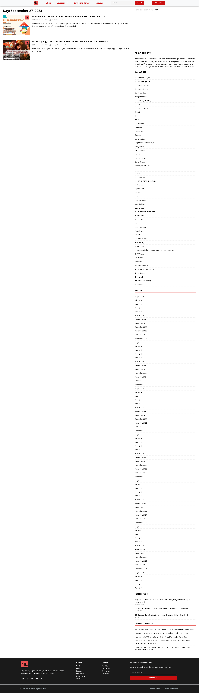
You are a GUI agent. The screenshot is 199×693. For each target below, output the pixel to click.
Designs (138, 135)
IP (135, 169)
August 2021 (139, 526)
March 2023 (139, 454)
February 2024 (140, 411)
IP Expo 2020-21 (141, 177)
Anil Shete (54, 20)
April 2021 (138, 542)
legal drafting (140, 204)
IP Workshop (140, 185)
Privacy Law (139, 246)
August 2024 (139, 388)
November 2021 (141, 515)
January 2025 (140, 369)
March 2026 (139, 315)
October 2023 (140, 427)
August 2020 (139, 572)
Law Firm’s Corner (81, 3)
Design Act (139, 131)
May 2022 (138, 492)
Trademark (139, 277)
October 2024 (140, 381)
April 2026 (138, 312)
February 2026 (140, 319)
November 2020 (141, 561)
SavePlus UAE (140, 641)
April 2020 (138, 588)
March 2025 (139, 361)
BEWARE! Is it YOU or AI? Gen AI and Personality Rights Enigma (166, 633)
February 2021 (140, 549)
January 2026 (140, 323)
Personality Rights (141, 239)
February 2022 (140, 503)
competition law (141, 97)
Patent (137, 235)
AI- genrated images (142, 77)
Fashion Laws (140, 150)
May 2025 (138, 354)
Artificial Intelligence (142, 81)
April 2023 (138, 450)
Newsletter (139, 231)
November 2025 (141, 331)
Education (61, 3)
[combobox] (122, 3)
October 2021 (140, 519)
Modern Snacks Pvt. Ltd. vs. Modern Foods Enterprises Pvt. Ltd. (69, 16)
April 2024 (138, 404)
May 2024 (138, 400)
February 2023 (140, 457)
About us (99, 3)
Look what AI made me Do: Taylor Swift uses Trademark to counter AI (161, 608)
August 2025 (139, 342)
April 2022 (138, 496)
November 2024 (141, 377)
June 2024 (138, 396)
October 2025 (140, 335)
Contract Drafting (141, 108)
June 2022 (138, 488)
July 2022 (138, 484)
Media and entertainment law (146, 212)
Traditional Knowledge (143, 281)
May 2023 (138, 446)
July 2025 (138, 346)
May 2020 (138, 584)
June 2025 (138, 350)
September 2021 (141, 523)
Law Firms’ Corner (141, 200)
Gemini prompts (141, 158)
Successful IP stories (142, 265)
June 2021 (138, 534)
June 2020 (138, 580)
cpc (136, 116)
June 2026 (138, 304)
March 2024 (139, 407)
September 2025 (141, 338)
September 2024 (141, 384)
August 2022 (139, 480)
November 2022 (141, 469)
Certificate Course (141, 89)
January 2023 (140, 461)
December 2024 (141, 373)
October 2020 (140, 565)
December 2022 (141, 465)
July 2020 (138, 576)
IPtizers (137, 192)
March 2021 (139, 545)
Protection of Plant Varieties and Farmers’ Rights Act (154, 250)
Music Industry (140, 227)
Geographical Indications (144, 166)
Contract (138, 104)
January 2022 (140, 507)
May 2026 (138, 308)
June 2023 (138, 442)
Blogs (48, 3)
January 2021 (140, 553)
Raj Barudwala (140, 629)
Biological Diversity (142, 85)
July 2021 (138, 530)
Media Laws (139, 216)
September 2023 (141, 431)
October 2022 (140, 473)
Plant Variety (139, 242)
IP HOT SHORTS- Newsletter (145, 181)
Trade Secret (140, 273)
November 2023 (141, 423)
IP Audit (138, 173)
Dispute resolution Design (144, 143)
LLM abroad (139, 208)
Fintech (137, 154)
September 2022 (141, 476)
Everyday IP (139, 147)
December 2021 (141, 511)
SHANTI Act (139, 254)
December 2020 (141, 557)
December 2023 (141, 419)
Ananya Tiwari (56, 45)
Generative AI (140, 162)
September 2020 (141, 569)
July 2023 (138, 438)
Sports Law (139, 261)
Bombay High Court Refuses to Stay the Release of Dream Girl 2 (70, 41)
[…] (74, 26)
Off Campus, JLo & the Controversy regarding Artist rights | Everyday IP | (162, 615)
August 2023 (139, 434)
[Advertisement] (165, 30)
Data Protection (141, 123)
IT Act (137, 196)
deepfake (138, 127)
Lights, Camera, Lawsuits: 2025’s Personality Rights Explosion (171, 629)
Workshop (139, 285)
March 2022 (139, 500)
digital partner (140, 139)
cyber (137, 120)
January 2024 (140, 415)
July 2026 (138, 300)
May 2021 (138, 538)
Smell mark (139, 258)
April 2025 (138, 358)
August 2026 (139, 296)
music (137, 223)
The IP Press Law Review (144, 269)
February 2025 (140, 365)
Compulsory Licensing (143, 100)
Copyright (138, 112)
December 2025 (141, 327)
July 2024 (138, 392)
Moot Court (139, 219)
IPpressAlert (139, 189)
